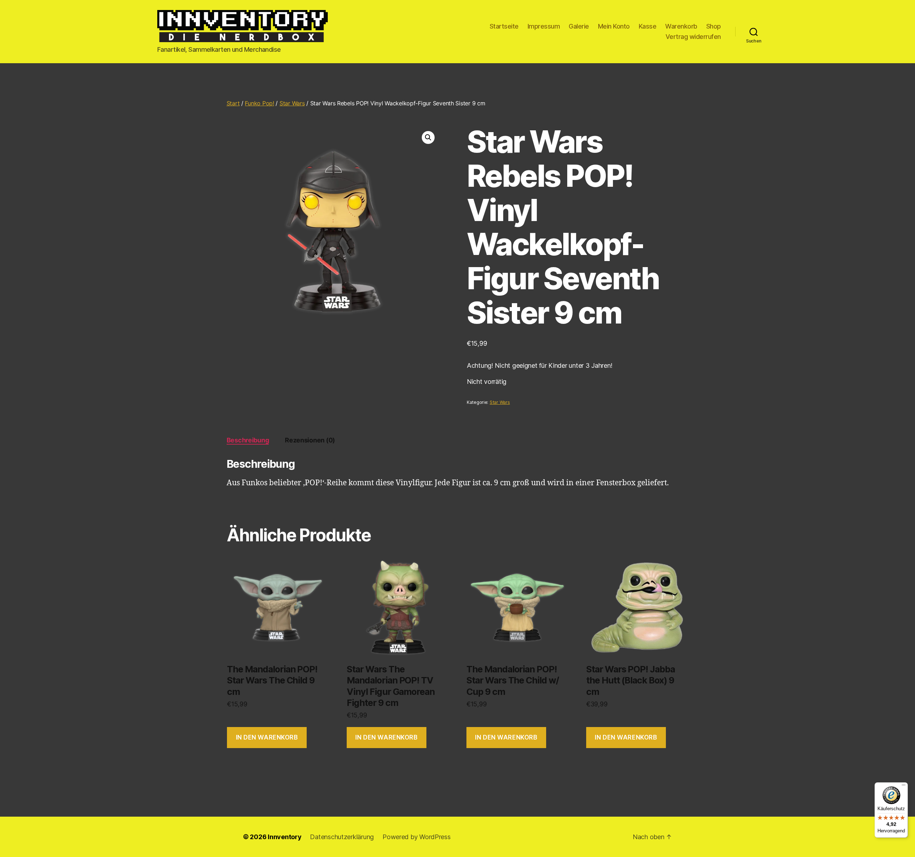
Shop (713, 26)
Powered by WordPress (416, 837)
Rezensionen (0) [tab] (310, 440)
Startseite (504, 26)
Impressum (544, 26)
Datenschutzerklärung (342, 837)
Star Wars (292, 103)
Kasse (648, 26)
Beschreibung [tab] (248, 440)
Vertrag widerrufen (693, 36)
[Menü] (903, 786)
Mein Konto (614, 26)
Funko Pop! (259, 103)
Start (233, 103)
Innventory (284, 837)
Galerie (579, 26)
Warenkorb (681, 26)
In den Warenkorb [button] (267, 737)
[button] (428, 137)
